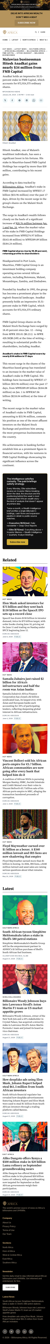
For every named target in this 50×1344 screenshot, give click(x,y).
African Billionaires (14, 51)
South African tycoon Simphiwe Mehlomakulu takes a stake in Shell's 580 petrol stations (24, 935)
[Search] (36, 32)
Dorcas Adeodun (11, 634)
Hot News (7, 49)
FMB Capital (8, 53)
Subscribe (10, 1287)
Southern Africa (37, 49)
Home (5, 40)
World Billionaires (12, 997)
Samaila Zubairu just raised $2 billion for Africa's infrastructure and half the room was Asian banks (23, 684)
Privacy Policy (9, 1226)
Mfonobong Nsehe (11, 92)
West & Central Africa (12, 1255)
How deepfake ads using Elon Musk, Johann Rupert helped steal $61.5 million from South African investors (23, 1084)
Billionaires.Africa (13, 186)
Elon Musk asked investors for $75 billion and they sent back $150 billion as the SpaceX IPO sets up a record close (23, 608)
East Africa (8, 1154)
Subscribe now (26, 22)
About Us (7, 1222)
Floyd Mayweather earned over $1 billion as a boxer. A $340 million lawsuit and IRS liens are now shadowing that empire (25, 851)
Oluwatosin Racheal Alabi (15, 956)
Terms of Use (8, 1230)
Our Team (7, 1234)
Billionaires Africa (36, 51)
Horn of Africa (9, 1251)
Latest (15, 40)
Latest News (20, 49)
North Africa (29, 40)
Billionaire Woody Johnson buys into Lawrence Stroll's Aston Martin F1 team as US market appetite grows (24, 1006)
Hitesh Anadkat (24, 53)
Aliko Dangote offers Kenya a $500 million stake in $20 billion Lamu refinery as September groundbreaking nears (24, 1163)
